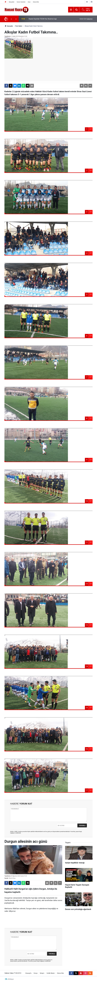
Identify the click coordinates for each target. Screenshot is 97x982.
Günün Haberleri (21, 2)
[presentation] (11, 19)
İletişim (42, 973)
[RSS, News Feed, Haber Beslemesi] (90, 973)
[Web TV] (87, 2)
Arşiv (29, 2)
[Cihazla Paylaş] (28, 86)
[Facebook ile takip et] (71, 973)
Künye (36, 973)
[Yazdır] (32, 86)
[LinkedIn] (19, 86)
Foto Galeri (18, 26)
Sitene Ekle (36, 2)
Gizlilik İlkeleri (51, 973)
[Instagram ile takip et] (85, 973)
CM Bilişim (11, 979)
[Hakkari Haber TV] (16, 9)
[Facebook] (6, 86)
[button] (82, 86)
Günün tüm (86, 19)
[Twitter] (11, 86)
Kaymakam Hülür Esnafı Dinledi (39, 19)
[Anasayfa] (5, 2)
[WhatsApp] (23, 86)
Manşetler (11, 2)
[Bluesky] (15, 86)
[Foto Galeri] (91, 2)
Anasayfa (10, 26)
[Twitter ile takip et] (76, 973)
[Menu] (71, 9)
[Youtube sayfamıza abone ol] (80, 973)
